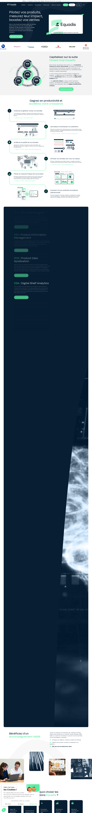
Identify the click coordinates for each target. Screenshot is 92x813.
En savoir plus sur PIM (21, 250)
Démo (65, 4)
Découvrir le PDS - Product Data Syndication (62, 164)
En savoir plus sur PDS (21, 275)
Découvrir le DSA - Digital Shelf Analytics (25, 180)
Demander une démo (16, 36)
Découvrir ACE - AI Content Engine (24, 117)
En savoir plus (65, 1)
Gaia (79, 4)
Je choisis (20, 804)
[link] (11, 5)
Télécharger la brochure (66, 89)
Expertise (30, 4)
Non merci (8, 804)
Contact (72, 4)
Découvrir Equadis (56, 4)
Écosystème (38, 4)
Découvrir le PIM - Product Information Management (65, 133)
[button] (4, 810)
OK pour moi (33, 804)
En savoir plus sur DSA (21, 297)
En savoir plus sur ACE (21, 226)
